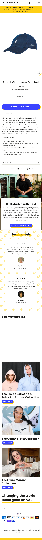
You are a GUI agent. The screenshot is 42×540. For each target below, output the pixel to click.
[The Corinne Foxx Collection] (21, 420)
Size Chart (7, 162)
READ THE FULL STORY (21, 225)
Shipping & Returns (24, 530)
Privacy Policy (35, 530)
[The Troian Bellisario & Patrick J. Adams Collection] (21, 376)
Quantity (21, 96)
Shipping (14, 89)
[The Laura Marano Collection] (21, 462)
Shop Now (7, 401)
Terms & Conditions (21, 532)
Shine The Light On (10, 3)
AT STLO (5, 508)
